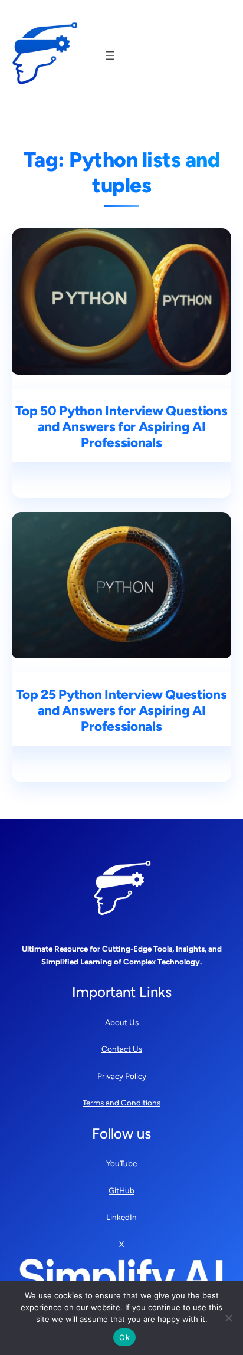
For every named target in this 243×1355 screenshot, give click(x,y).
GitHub (121, 1190)
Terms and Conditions (121, 1102)
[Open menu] (110, 55)
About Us (122, 1022)
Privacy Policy (121, 1076)
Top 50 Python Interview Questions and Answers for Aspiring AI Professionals (121, 427)
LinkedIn (121, 1217)
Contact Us (121, 1049)
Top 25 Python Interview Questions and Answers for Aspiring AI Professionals (121, 710)
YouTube (121, 1163)
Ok (124, 1337)
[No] (228, 1318)
